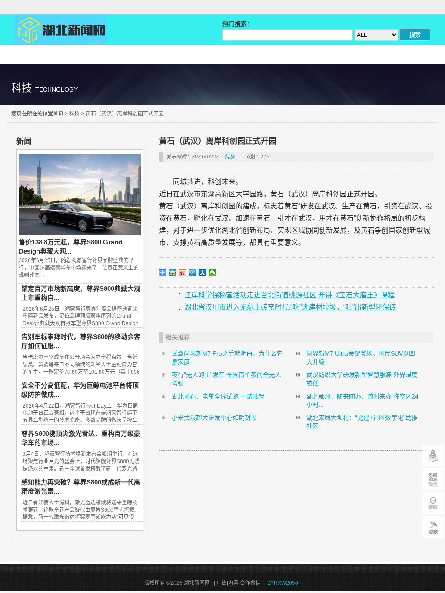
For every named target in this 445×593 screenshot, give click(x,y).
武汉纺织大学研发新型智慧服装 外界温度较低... (362, 379)
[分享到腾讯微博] (192, 272)
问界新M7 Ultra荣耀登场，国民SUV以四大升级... (360, 358)
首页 (58, 114)
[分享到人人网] (202, 272)
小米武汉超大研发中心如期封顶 (214, 417)
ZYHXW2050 (283, 583)
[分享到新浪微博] (182, 272)
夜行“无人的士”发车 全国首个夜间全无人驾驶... (226, 379)
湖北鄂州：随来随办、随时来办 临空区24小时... (362, 401)
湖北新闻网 (60, 29)
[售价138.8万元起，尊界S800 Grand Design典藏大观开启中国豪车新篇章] (79, 233)
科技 (74, 114)
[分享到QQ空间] (172, 272)
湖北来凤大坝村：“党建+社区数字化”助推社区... (362, 422)
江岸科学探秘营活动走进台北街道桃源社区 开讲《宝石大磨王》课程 (289, 295)
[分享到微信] (212, 272)
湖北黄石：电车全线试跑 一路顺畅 (218, 396)
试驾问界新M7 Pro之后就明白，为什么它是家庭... (227, 358)
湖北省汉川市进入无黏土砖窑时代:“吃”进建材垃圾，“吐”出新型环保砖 (290, 307)
